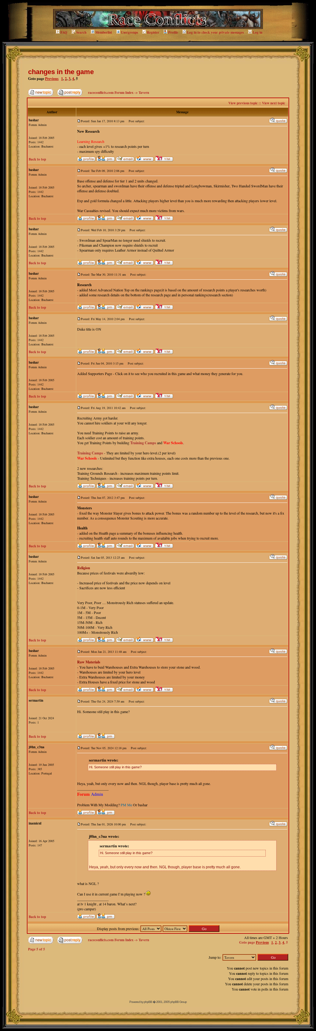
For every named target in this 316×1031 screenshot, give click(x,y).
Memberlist (103, 32)
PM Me (126, 804)
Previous (52, 78)
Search (81, 32)
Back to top (37, 159)
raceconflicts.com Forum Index (111, 92)
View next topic (273, 103)
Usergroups (129, 32)
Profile (173, 32)
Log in (257, 32)
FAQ (63, 32)
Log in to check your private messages (215, 32)
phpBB (148, 1002)
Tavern (144, 92)
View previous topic (243, 103)
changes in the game (61, 72)
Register (153, 32)
